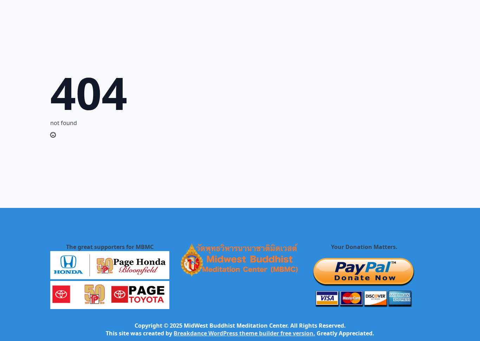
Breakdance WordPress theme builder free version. (244, 333)
